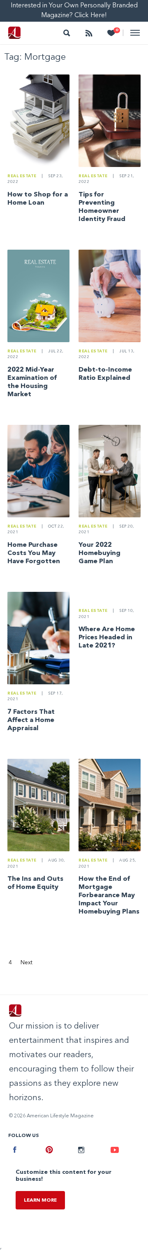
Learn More (40, 1200)
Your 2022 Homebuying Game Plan (99, 553)
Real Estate (22, 176)
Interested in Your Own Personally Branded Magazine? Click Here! (74, 10)
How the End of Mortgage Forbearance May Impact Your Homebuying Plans (109, 895)
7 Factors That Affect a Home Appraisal (31, 720)
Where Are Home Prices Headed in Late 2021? (107, 637)
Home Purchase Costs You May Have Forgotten (33, 553)
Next (26, 963)
